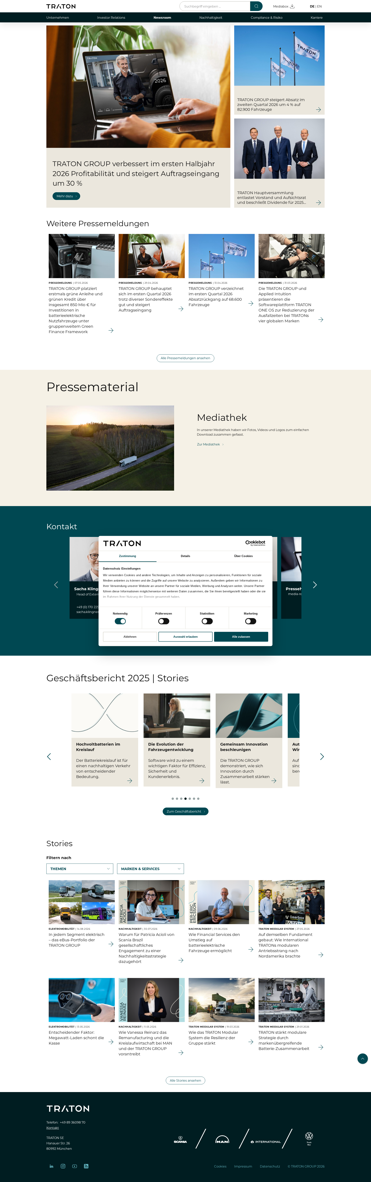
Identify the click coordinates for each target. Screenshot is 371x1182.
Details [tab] (185, 556)
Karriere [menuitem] (317, 17)
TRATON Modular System (276, 928)
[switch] (163, 621)
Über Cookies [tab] (243, 556)
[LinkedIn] (51, 1166)
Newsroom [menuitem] (162, 17)
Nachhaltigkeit (130, 928)
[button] (315, 585)
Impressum (243, 1166)
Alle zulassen (241, 636)
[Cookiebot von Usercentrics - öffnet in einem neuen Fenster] (251, 543)
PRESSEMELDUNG (60, 282)
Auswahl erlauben (185, 636)
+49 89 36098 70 (72, 1122)
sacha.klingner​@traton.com (98, 612)
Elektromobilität (61, 928)
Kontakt (52, 1127)
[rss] (86, 1166)
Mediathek (222, 417)
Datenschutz (270, 1166)
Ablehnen (129, 636)
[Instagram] (63, 1166)
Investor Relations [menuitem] (111, 17)
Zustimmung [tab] (127, 556)
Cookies (220, 1166)
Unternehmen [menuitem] (57, 17)
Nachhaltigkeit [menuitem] (210, 17)
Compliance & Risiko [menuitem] (267, 17)
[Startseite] (60, 6)
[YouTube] (74, 1166)
